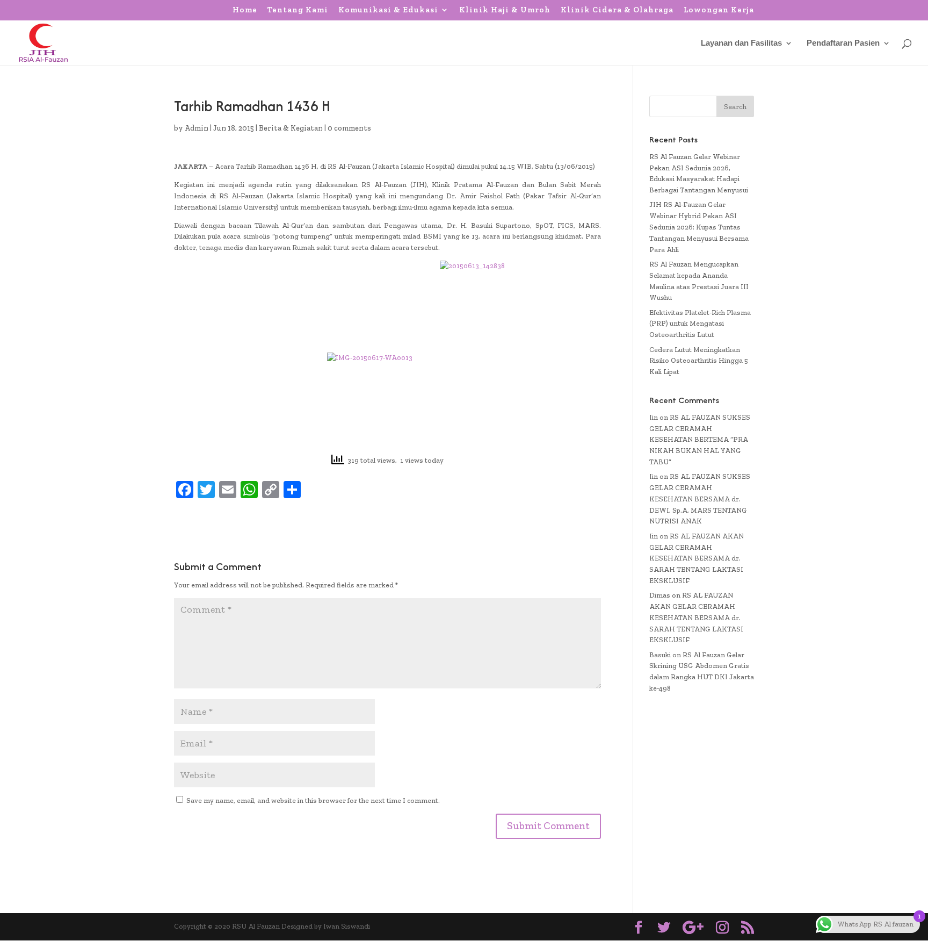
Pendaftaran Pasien (843, 43)
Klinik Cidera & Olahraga (617, 10)
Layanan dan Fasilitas (741, 43)
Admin (196, 128)
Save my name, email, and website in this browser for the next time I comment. (313, 800)
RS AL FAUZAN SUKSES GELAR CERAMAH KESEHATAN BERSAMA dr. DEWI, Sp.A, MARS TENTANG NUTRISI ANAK (699, 498)
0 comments (349, 128)
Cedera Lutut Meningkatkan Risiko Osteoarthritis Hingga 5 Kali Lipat (698, 361)
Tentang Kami (297, 10)
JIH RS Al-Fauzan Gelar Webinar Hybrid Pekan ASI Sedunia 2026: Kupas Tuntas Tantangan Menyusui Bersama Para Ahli (699, 226)
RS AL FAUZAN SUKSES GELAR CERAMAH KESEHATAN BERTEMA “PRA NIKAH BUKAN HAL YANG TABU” (699, 439)
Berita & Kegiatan (291, 128)
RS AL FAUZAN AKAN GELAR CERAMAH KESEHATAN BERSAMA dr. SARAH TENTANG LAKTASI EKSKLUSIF (696, 558)
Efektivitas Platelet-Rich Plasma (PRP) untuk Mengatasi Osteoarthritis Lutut (700, 323)
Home (245, 10)
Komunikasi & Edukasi (388, 10)
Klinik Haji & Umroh (504, 10)
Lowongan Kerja (719, 10)
